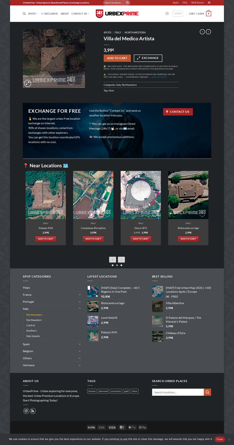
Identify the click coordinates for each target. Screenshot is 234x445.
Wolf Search (197, 2)
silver (111, 90)
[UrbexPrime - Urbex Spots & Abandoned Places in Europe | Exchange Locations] (117, 13)
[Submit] (127, 2)
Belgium (28, 351)
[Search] (24, 13)
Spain (26, 344)
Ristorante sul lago (188, 228)
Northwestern (135, 32)
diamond (103, 391)
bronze (92, 391)
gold (126, 391)
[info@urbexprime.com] (209, 2)
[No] (229, 440)
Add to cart (117, 58)
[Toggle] (80, 294)
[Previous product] (208, 31)
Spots (176, 2)
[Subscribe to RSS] (33, 411)
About (65, 13)
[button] (177, 14)
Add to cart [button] (45, 239)
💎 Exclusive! (49, 13)
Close (219, 439)
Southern (31, 330)
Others (27, 358)
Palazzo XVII (46, 228)
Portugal (28, 301)
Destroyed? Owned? (147, 77)
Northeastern (34, 319)
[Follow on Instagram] (167, 13)
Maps (26, 287)
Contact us (79, 13)
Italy (118, 32)
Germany (29, 365)
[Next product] (202, 31)
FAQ (185, 2)
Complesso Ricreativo (93, 228)
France (27, 294)
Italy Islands (33, 336)
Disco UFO (141, 228)
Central (30, 325)
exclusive (116, 391)
